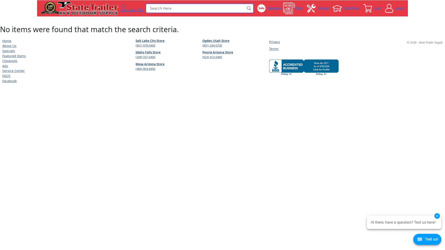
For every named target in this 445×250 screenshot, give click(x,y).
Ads (5, 66)
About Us (9, 46)
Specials (8, 51)
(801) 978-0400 (145, 45)
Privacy (274, 42)
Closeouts (9, 61)
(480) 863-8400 (145, 69)
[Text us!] (427, 240)
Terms (274, 49)
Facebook (9, 81)
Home (6, 41)
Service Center (13, 71)
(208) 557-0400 (145, 57)
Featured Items (14, 56)
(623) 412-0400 (212, 57)
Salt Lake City (132, 10)
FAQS (6, 76)
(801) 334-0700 (212, 45)
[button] (249, 8)
